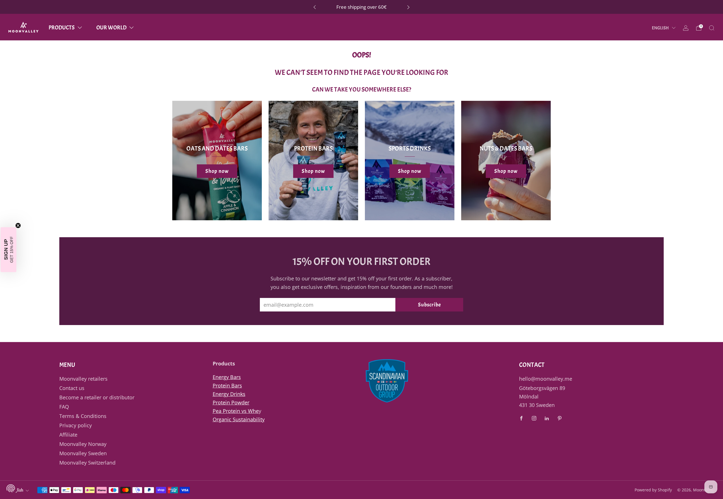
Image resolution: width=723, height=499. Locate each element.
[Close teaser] (18, 225)
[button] (8, 249)
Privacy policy (75, 425)
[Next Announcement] (408, 7)
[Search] (712, 28)
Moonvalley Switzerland (87, 462)
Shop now (217, 171)
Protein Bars (227, 385)
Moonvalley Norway (82, 444)
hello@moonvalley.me (545, 378)
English (660, 28)
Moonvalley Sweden (83, 453)
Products (62, 27)
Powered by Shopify (653, 490)
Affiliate (68, 434)
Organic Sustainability (239, 419)
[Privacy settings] (10, 488)
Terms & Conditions (82, 416)
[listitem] (361, 7)
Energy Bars (227, 377)
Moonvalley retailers (83, 378)
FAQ (64, 406)
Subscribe (429, 304)
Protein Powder (231, 402)
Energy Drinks (229, 394)
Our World (111, 27)
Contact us (71, 388)
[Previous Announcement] (314, 7)
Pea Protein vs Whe (236, 411)
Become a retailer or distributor (96, 397)
